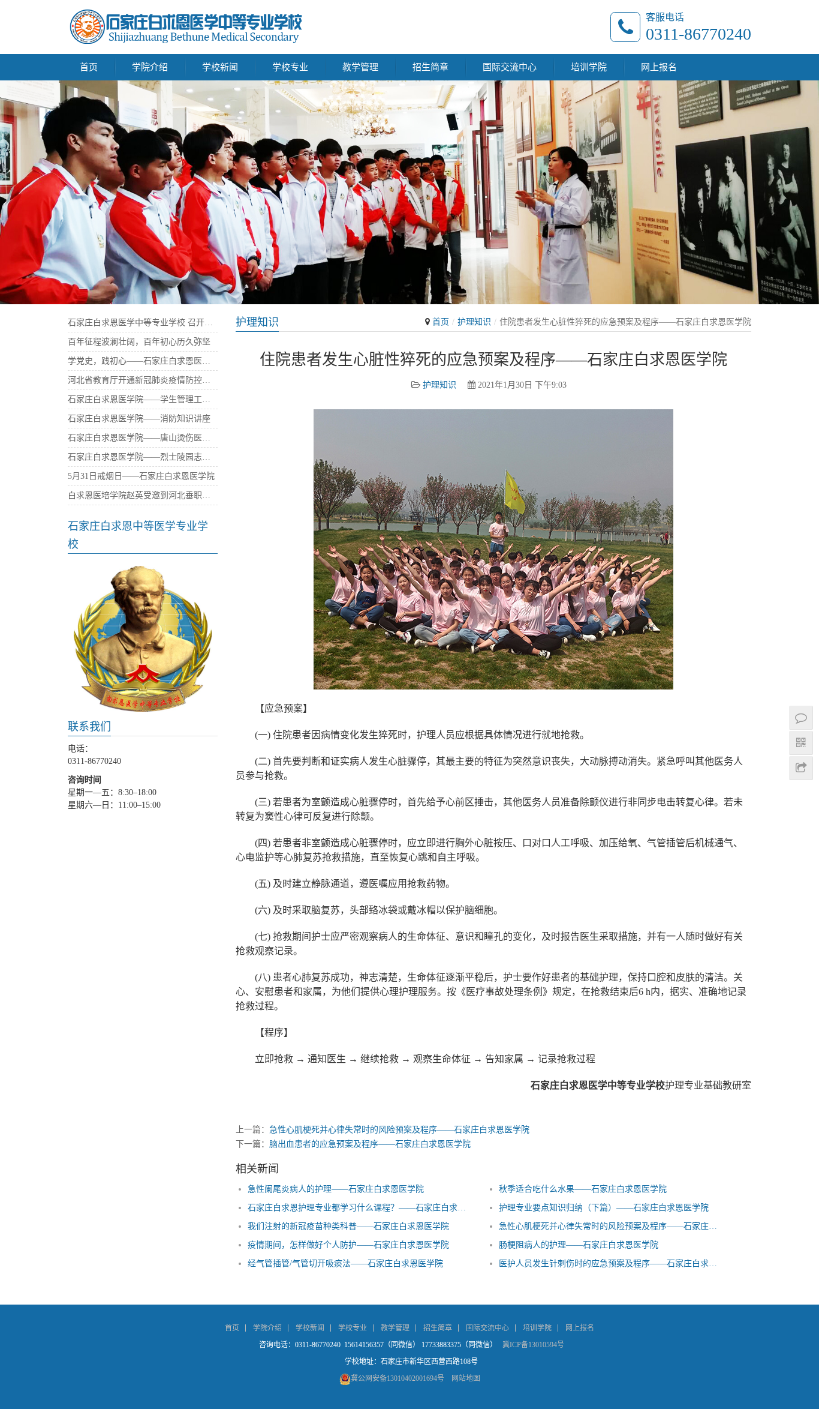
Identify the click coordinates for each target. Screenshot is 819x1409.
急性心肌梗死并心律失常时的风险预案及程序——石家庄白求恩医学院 (399, 1129)
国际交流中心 (510, 67)
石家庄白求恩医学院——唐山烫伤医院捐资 (143, 437)
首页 (89, 67)
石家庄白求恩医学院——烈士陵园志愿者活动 (143, 456)
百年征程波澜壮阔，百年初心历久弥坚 (139, 341)
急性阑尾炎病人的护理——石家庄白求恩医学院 (336, 1189)
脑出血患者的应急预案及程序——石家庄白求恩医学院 (370, 1144)
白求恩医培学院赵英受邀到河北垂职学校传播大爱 (143, 495)
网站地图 (465, 1378)
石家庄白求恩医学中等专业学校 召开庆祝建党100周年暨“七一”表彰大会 (143, 322)
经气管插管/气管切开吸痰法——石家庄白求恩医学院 (345, 1263)
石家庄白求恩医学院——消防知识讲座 (139, 418)
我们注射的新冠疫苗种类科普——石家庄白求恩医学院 (348, 1226)
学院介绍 (150, 67)
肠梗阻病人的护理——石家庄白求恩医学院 (578, 1244)
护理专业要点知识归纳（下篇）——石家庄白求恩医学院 (604, 1207)
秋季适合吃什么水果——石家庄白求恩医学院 (583, 1189)
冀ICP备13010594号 (533, 1345)
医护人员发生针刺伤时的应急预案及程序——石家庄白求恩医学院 (609, 1263)
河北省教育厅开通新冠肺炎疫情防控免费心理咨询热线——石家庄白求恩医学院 (143, 380)
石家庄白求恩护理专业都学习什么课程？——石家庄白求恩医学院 (358, 1207)
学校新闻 (220, 67)
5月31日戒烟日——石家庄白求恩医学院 (141, 476)
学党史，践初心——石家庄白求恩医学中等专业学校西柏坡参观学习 (143, 360)
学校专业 (290, 67)
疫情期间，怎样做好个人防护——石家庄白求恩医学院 (348, 1244)
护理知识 (474, 321)
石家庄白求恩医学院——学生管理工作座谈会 (143, 399)
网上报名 (659, 67)
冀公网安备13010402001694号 (397, 1378)
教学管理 (360, 67)
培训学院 (589, 67)
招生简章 (430, 67)
